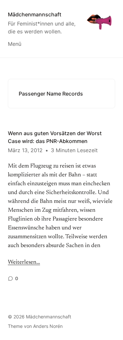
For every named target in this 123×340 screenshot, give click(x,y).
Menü (14, 44)
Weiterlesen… (24, 262)
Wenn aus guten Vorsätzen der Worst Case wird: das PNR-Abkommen (55, 137)
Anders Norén (48, 326)
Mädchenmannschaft (34, 14)
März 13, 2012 (25, 150)
